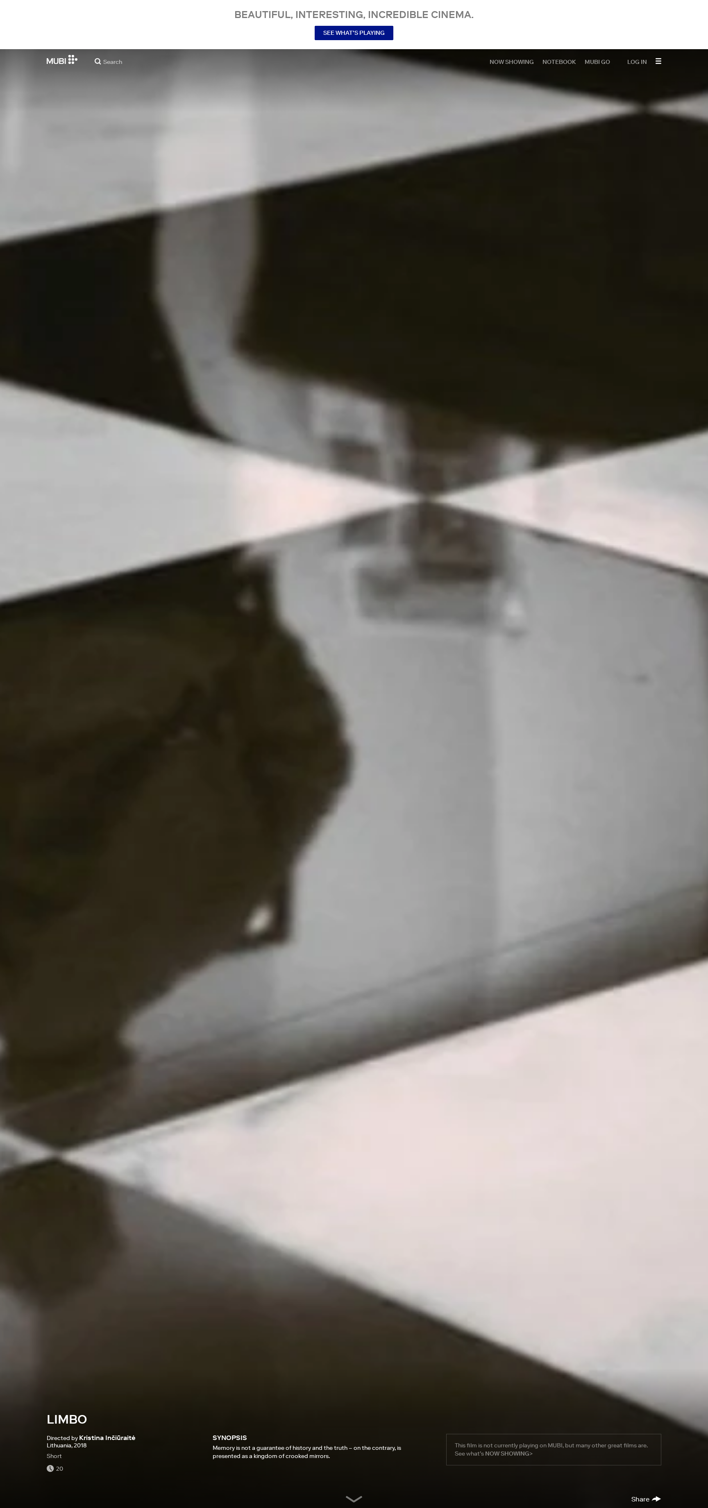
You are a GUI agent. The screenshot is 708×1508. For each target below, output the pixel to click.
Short (54, 1456)
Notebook (559, 61)
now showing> (509, 1453)
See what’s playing (354, 32)
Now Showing (512, 61)
